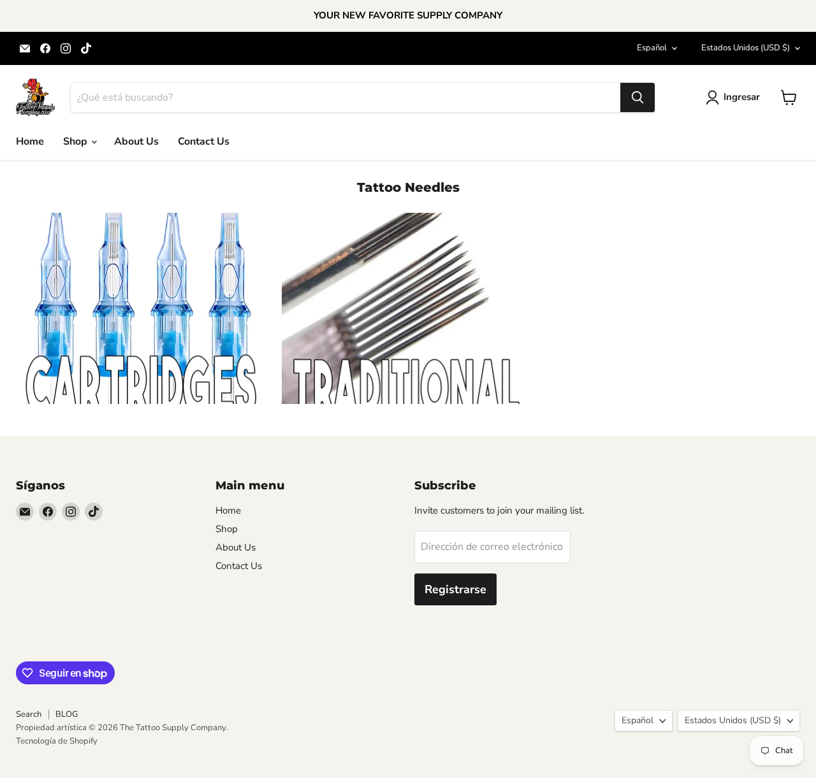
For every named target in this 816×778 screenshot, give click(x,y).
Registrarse (455, 589)
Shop (76, 141)
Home (30, 141)
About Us (136, 141)
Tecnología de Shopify (57, 741)
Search (28, 714)
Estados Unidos (745, 48)
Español (652, 48)
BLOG (66, 714)
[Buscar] (637, 97)
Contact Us (203, 141)
